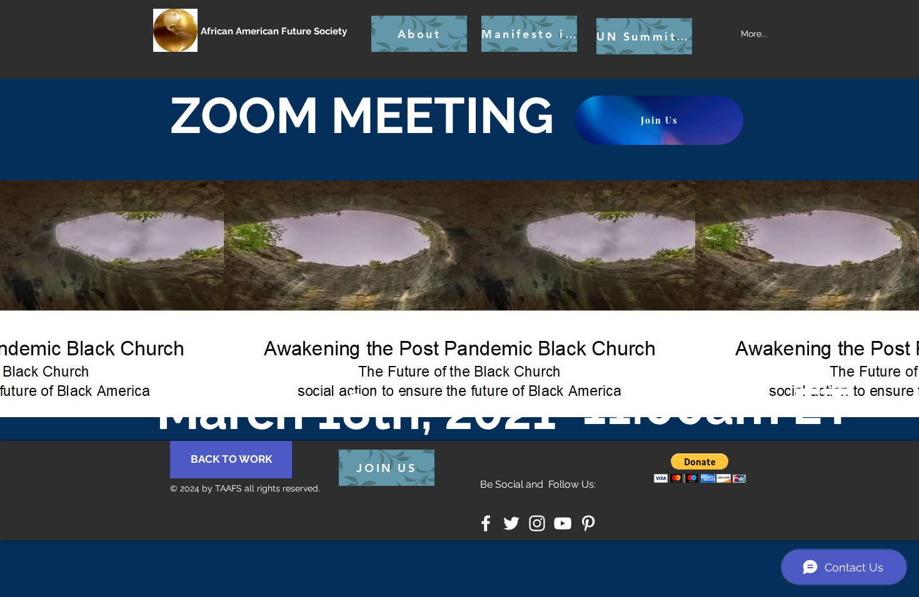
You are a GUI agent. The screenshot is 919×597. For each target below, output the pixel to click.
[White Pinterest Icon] (588, 523)
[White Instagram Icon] (537, 523)
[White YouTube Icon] (562, 523)
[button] (700, 468)
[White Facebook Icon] (485, 523)
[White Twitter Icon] (511, 523)
